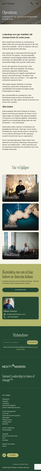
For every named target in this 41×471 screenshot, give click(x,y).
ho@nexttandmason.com (16, 314)
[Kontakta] (32, 3)
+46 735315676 (12, 317)
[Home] (15, 3)
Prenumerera (32, 342)
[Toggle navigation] (37, 3)
